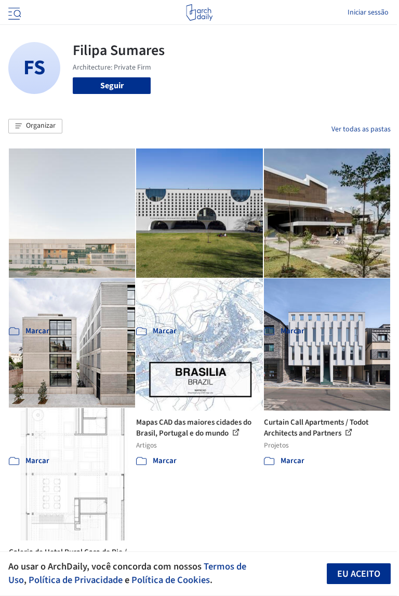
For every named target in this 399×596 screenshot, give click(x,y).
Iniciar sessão (368, 12)
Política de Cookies (170, 580)
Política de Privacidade (76, 580)
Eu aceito (358, 573)
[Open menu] (13, 12)
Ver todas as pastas (361, 129)
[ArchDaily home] (199, 12)
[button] (35, 126)
